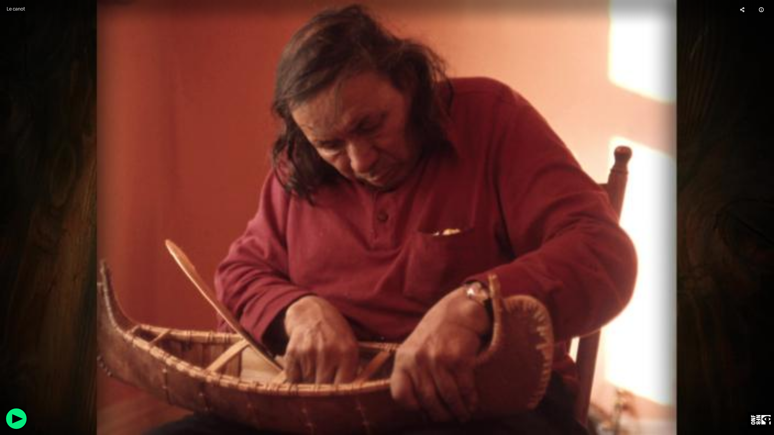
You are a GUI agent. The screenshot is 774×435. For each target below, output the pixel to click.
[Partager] (743, 10)
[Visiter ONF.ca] (761, 420)
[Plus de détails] (761, 10)
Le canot (16, 9)
